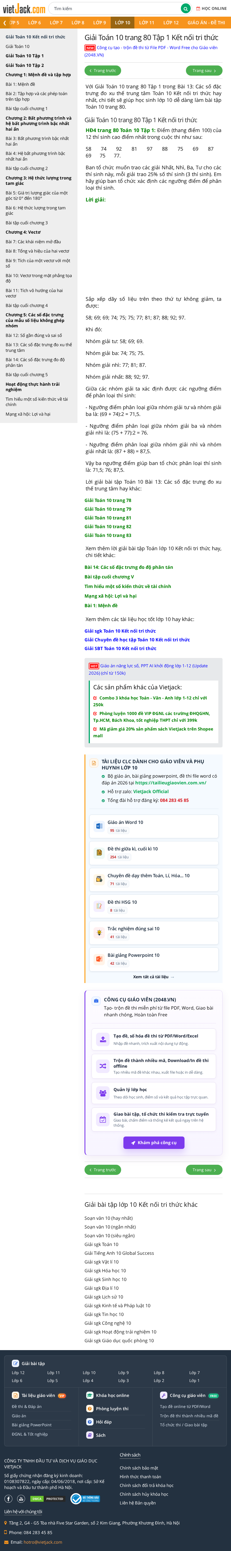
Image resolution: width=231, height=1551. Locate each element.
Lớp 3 (123, 1380)
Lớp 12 (171, 22)
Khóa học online (112, 1395)
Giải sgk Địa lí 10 (102, 1288)
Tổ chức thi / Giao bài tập (183, 1424)
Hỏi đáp (104, 1422)
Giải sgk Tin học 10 (104, 1314)
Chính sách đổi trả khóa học (147, 1485)
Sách (101, 1435)
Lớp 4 (88, 1380)
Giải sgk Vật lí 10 (102, 1262)
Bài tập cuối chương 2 (27, 168)
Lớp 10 (122, 22)
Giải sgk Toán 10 (101, 1244)
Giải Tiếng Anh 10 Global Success (119, 1253)
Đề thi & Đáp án (27, 1406)
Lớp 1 (194, 1380)
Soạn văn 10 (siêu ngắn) (110, 1235)
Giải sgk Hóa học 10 (105, 1270)
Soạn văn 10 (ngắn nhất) (110, 1227)
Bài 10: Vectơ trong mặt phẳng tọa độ (39, 278)
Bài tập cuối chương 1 (27, 108)
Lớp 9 (99, 22)
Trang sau (203, 70)
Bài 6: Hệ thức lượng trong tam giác (36, 210)
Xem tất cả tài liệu (150, 976)
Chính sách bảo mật (139, 1468)
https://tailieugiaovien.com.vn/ (170, 783)
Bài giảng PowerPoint (32, 1424)
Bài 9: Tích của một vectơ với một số (38, 263)
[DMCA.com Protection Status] (48, 1499)
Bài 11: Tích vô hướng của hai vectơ (34, 293)
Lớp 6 (34, 22)
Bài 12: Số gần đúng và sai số (34, 335)
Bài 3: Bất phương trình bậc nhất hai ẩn (37, 141)
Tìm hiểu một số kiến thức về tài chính (37, 401)
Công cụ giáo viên (193, 1395)
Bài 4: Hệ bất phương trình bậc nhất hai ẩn (35, 156)
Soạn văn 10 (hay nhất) (109, 1218)
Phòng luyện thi (112, 1408)
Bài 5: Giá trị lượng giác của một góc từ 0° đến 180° (37, 195)
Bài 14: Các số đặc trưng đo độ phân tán (35, 362)
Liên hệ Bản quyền (138, 1503)
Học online (214, 8)
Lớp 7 (56, 22)
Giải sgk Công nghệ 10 (108, 1323)
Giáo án (19, 1415)
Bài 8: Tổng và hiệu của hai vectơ (37, 251)
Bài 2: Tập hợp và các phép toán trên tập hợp (36, 96)
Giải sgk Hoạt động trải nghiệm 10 (120, 1332)
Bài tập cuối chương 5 (27, 374)
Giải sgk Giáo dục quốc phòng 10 (119, 1340)
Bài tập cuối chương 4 (27, 305)
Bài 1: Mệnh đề (20, 84)
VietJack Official (151, 791)
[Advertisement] (154, 251)
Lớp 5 (12, 22)
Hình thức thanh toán (140, 1476)
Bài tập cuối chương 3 (27, 222)
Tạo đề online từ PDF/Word (185, 1406)
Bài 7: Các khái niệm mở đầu (33, 241)
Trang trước (104, 70)
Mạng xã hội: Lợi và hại (28, 414)
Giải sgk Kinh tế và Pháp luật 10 (117, 1305)
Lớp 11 (146, 22)
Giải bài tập (33, 1363)
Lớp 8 (78, 22)
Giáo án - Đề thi (206, 22)
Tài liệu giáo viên (43, 1395)
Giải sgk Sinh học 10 (105, 1279)
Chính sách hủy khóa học (144, 1494)
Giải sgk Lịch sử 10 (104, 1297)
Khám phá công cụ (157, 1142)
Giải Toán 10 (18, 46)
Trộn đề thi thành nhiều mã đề (189, 1415)
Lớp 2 (159, 1380)
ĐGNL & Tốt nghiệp (30, 1434)
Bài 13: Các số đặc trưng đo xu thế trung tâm (39, 347)
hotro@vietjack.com (43, 1542)
